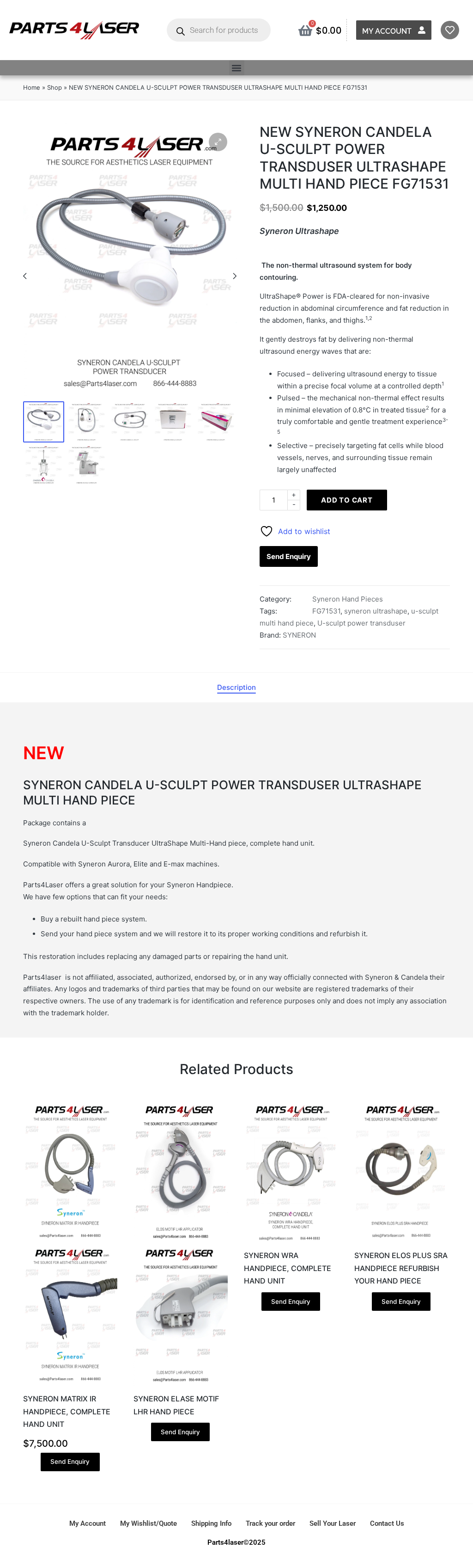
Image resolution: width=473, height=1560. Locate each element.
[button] (236, 67)
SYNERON (299, 635)
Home (31, 87)
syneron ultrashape (375, 611)
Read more (180, 1384)
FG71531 (326, 611)
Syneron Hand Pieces (347, 599)
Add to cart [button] (70, 1384)
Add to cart (347, 500)
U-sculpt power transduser (361, 623)
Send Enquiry (289, 556)
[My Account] (421, 30)
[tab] (236, 688)
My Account (387, 31)
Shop (54, 87)
